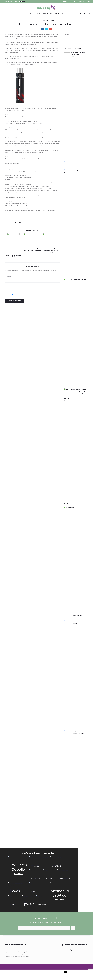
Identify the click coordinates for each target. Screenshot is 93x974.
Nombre (7, 288)
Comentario (8, 276)
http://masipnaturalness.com (76, 957)
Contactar (81, 1)
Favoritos (73, 1)
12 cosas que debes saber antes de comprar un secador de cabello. (51, 250)
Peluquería (37, 13)
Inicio (31, 13)
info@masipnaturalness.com (76, 955)
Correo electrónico (38, 288)
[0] (87, 13)
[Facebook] (89, 967)
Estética (44, 13)
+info (69, 972)
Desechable (50, 13)
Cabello (48, 20)
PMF (9, 969)
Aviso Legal (34, 969)
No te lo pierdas (59, 13)
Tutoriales (53, 20)
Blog (89, 1)
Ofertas (65, 1)
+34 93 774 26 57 (73, 952)
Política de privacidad (18, 969)
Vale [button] (65, 972)
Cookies (27, 969)
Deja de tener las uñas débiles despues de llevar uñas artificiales (80, 733)
